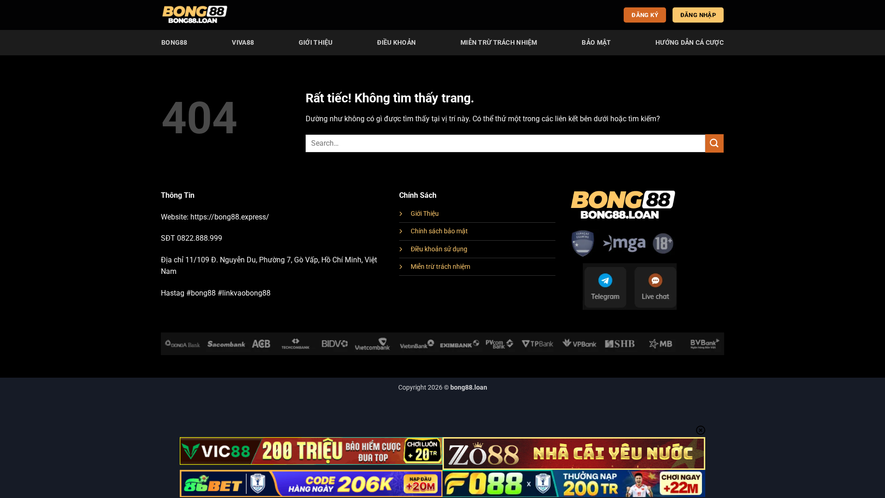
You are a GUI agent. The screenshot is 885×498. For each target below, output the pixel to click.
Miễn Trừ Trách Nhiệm (498, 43)
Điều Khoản (396, 43)
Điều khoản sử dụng (439, 249)
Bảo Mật (596, 43)
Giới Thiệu (316, 43)
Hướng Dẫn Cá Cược (689, 43)
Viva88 (243, 43)
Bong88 (174, 43)
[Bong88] (194, 15)
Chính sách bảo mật (439, 231)
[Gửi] (714, 143)
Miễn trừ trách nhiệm (440, 267)
